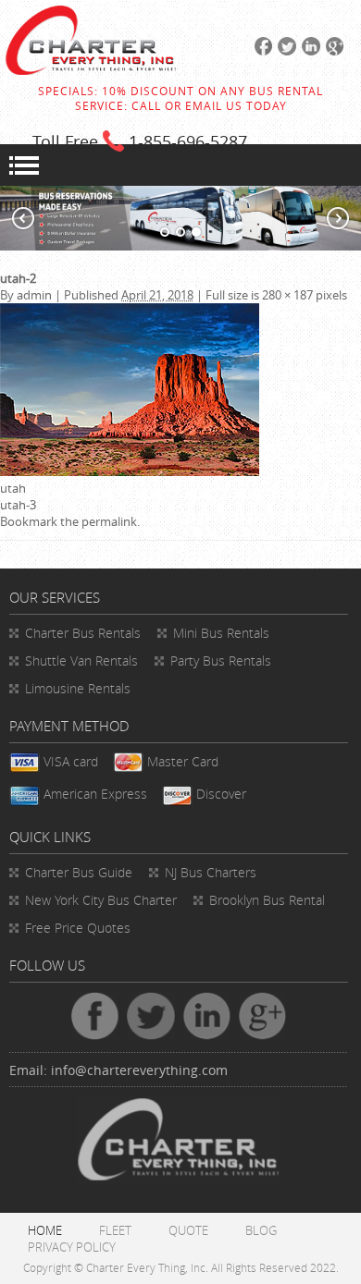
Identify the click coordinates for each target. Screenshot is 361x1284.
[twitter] (284, 51)
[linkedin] (308, 51)
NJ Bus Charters (210, 872)
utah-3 (18, 504)
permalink (109, 521)
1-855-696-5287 (188, 141)
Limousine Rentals (78, 688)
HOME (45, 1230)
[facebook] (261, 51)
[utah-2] (129, 471)
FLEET (115, 1230)
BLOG (261, 1230)
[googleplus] (332, 51)
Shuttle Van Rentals (81, 660)
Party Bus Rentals (220, 660)
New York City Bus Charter (101, 900)
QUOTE (188, 1230)
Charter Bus (78, 872)
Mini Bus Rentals (221, 633)
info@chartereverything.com (139, 1070)
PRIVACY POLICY (72, 1247)
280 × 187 (287, 295)
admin (34, 295)
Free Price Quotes (78, 927)
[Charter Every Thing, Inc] (91, 70)
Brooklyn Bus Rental (267, 900)
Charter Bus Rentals (83, 633)
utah (13, 488)
